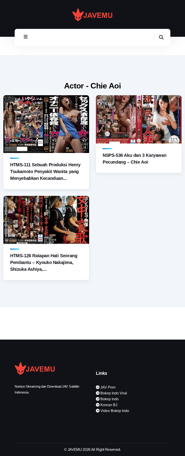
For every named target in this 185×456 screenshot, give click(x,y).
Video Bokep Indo (114, 411)
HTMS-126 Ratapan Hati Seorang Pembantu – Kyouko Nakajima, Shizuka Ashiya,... (43, 262)
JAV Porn (107, 387)
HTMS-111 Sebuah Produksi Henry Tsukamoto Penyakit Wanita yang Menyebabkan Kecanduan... (45, 171)
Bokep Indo (109, 399)
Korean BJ (108, 405)
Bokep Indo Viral (113, 393)
